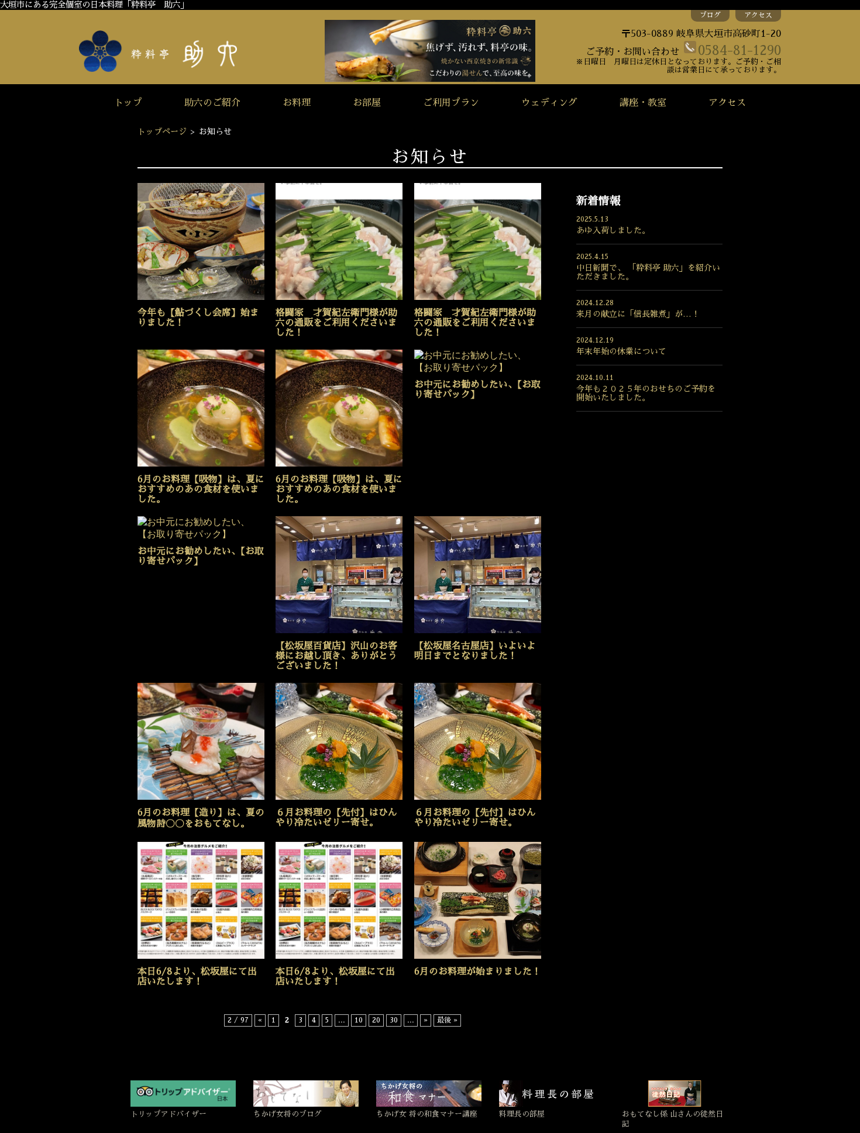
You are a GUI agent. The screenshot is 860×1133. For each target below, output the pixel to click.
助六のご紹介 (212, 103)
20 (376, 1020)
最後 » (447, 1020)
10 (359, 1020)
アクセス (758, 15)
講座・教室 (643, 103)
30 (394, 1020)
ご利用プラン (451, 103)
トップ (128, 103)
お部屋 (367, 103)
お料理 (297, 103)
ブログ (710, 15)
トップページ (162, 131)
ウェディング (549, 103)
